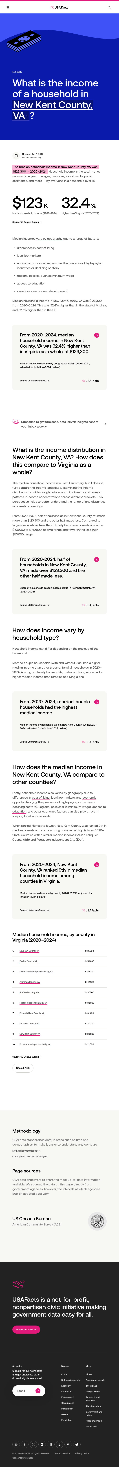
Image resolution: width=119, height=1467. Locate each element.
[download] (96, 335)
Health (64, 1414)
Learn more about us (26, 1329)
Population (66, 1420)
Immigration (67, 1408)
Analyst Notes (93, 1391)
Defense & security (70, 1380)
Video (89, 1374)
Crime (64, 1374)
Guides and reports (95, 1380)
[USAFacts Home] (59, 7)
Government (67, 1403)
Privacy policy (82, 1453)
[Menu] (8, 9)
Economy (17, 72)
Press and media (94, 1421)
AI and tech (91, 1426)
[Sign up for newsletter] (37, 1390)
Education (66, 1391)
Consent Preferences (22, 1458)
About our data (93, 1406)
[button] (52, 110)
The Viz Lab (91, 1386)
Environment (67, 1397)
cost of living (41, 797)
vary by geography (49, 238)
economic (89, 797)
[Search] (109, 7)
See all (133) (23, 1068)
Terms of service (62, 1453)
